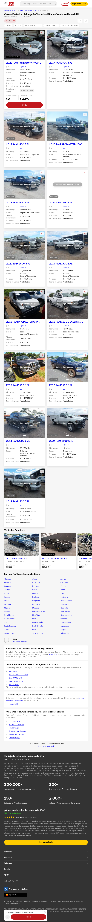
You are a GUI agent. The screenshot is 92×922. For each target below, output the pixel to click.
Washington (9, 633)
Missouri (7, 608)
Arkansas (7, 582)
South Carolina (10, 626)
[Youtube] (17, 881)
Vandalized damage (16, 734)
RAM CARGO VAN (16, 678)
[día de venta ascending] (80, 21)
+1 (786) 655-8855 (11, 901)
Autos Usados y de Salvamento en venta (20, 789)
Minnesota (36, 604)
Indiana (35, 593)
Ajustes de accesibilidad (18, 889)
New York (36, 615)
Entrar (65, 4)
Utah (34, 630)
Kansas (7, 597)
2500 (18, 25)
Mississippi (64, 604)
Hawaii (34, 590)
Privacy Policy (82, 909)
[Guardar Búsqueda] (86, 21)
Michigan (7, 604)
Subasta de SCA (10, 10)
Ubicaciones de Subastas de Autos (63, 789)
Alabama (7, 579)
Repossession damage (17, 731)
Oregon (7, 622)
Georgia (7, 590)
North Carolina (66, 615)
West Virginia (37, 633)
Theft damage (14, 738)
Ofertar (24, 105)
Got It (28, 917)
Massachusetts (66, 601)
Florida (63, 586)
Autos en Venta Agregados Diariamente (64, 803)
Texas (6, 630)
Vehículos (8, 857)
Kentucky (36, 597)
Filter (11, 21)
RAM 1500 (13, 672)
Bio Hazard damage (16, 725)
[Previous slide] (8, 45)
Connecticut (9, 586)
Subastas (8, 863)
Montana (35, 608)
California (36, 582)
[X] (13, 881)
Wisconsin (64, 633)
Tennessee (64, 626)
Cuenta (7, 869)
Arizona (63, 579)
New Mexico (9, 615)
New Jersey (65, 611)
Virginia (63, 630)
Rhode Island (65, 622)
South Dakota (37, 626)
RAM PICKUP (14, 685)
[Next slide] (40, 45)
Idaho (62, 590)
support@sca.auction (40, 901)
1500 (8, 25)
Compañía (8, 852)
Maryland (36, 601)
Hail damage (14, 728)
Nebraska (64, 608)
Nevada (7, 611)
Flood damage (14, 721)
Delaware (36, 586)
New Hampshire (38, 611)
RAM (37, 10)
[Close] (45, 912)
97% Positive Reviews (12, 813)
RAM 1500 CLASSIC (16, 681)
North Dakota (9, 619)
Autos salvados (26, 10)
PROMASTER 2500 (70, 25)
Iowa (62, 593)
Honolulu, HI (13, 704)
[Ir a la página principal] (11, 4)
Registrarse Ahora (79, 4)
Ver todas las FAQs (20, 642)
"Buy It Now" (53, 654)
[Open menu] (5, 3)
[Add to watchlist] (42, 32)
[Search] (55, 4)
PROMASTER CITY (33, 25)
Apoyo (6, 875)
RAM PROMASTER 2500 (18, 675)
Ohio (34, 619)
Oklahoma (64, 619)
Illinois (6, 593)
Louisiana (64, 597)
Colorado (64, 582)
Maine (6, 601)
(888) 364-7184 (24, 901)
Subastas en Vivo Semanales (15, 803)
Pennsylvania (37, 622)
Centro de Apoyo (45, 746)
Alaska (34, 579)
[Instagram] (5, 881)
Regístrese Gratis (46, 842)
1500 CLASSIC (51, 25)
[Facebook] (9, 881)
